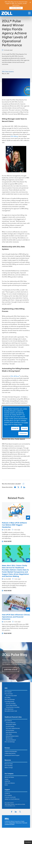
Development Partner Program (12, 755)
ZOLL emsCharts (9, 693)
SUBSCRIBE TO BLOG (10, 670)
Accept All (15, 428)
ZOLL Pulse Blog (8, 765)
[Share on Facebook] (21, 487)
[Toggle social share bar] (28, 518)
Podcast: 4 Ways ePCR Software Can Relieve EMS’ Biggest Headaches (14, 524)
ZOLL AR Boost (8, 720)
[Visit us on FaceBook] (11, 812)
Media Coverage (9, 767)
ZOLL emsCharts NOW (11, 695)
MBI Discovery (9, 738)
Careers (6, 779)
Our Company (9, 773)
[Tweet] (18, 487)
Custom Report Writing (11, 705)
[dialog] (16, 422)
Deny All (24, 428)
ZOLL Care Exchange (10, 699)
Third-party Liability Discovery (13, 728)
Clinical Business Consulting (12, 707)
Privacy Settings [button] (28, 842)
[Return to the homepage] (7, 13)
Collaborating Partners (10, 753)
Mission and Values (9, 777)
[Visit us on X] (20, 812)
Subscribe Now (16, 8)
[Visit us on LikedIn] (15, 812)
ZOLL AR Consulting (10, 703)
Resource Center (9, 763)
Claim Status (9, 734)
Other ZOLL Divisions (10, 783)
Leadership (7, 781)
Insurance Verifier (10, 726)
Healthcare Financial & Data (13, 717)
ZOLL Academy (8, 795)
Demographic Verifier (11, 724)
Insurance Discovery (10, 722)
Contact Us (7, 793)
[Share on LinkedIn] (24, 487)
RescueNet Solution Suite (11, 711)
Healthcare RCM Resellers (11, 751)
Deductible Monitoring (11, 732)
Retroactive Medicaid (11, 740)
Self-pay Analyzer (10, 730)
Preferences (23, 433)
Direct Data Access (9, 709)
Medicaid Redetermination (12, 736)
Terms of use (19, 822)
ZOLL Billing (7, 697)
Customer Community (10, 797)
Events (6, 785)
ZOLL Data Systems (8, 71)
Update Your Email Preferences (12, 799)
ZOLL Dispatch (8, 692)
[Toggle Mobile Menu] (29, 13)
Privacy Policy (12, 822)
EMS (6, 688)
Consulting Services (9, 701)
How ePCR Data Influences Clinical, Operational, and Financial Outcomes (16, 616)
